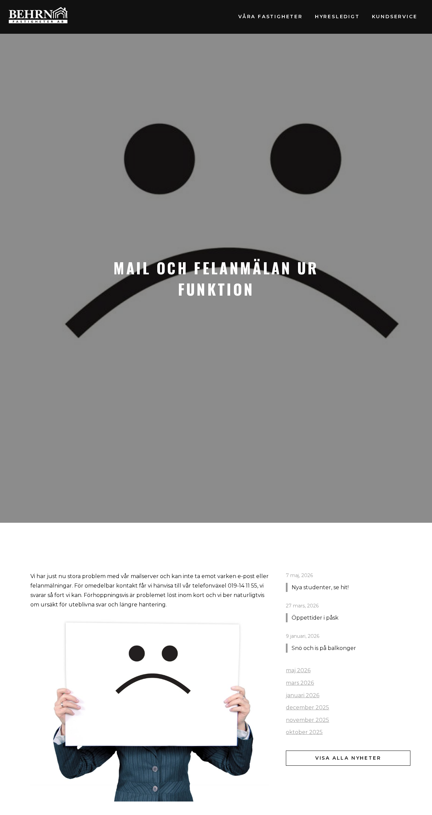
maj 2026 (298, 671)
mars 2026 (300, 683)
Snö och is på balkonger (324, 648)
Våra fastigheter (270, 16)
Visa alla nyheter (348, 758)
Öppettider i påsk (315, 618)
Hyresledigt (337, 16)
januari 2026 (302, 695)
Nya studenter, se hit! (320, 587)
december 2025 (307, 707)
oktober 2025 (304, 732)
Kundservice (394, 16)
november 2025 (307, 720)
